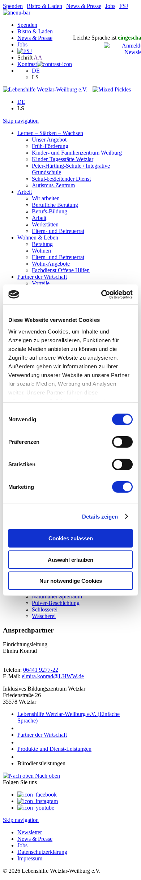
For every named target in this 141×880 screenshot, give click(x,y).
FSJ (123, 6)
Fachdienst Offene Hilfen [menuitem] (61, 270)
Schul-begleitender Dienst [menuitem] (61, 179)
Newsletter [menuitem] (29, 832)
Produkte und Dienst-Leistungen (54, 749)
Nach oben (47, 776)
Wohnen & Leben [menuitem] (37, 237)
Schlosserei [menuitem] (44, 609)
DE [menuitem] (36, 70)
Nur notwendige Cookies (70, 581)
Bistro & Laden (44, 6)
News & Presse (83, 6)
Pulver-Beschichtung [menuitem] (56, 603)
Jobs (110, 6)
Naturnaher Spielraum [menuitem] (57, 596)
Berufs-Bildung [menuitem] (49, 211)
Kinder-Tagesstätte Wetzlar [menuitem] (62, 159)
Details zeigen (100, 516)
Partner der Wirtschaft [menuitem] (42, 277)
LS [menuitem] (35, 77)
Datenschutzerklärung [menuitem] (42, 852)
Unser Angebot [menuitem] (49, 139)
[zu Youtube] (35, 808)
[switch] (122, 442)
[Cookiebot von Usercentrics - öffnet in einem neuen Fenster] (101, 294)
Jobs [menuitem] (22, 845)
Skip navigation (21, 121)
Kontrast (27, 64)
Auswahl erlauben (70, 559)
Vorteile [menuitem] (41, 283)
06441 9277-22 (40, 670)
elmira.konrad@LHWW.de (53, 676)
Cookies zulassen (70, 538)
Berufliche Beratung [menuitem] (55, 205)
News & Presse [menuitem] (34, 839)
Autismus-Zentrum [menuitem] (53, 185)
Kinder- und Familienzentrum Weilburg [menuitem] (77, 153)
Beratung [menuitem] (42, 244)
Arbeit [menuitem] (24, 192)
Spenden (13, 6)
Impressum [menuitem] (29, 858)
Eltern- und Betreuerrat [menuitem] (58, 231)
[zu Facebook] (37, 794)
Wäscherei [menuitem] (44, 616)
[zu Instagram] (37, 801)
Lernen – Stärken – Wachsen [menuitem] (50, 133)
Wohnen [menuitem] (41, 250)
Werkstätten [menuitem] (45, 224)
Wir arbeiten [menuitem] (46, 198)
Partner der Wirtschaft (42, 735)
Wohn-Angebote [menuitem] (51, 264)
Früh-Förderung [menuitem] (50, 146)
